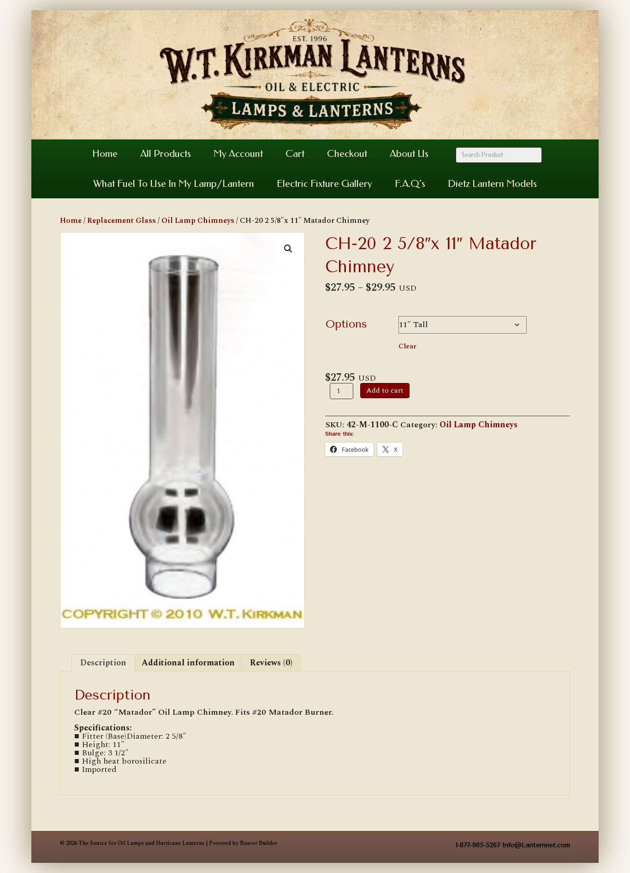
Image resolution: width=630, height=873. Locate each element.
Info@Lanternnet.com (536, 845)
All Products (165, 154)
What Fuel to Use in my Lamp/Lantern (173, 184)
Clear (407, 346)
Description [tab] (103, 663)
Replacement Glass (121, 221)
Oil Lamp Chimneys (197, 221)
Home (105, 154)
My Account (238, 154)
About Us (409, 154)
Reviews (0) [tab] (271, 663)
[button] (288, 248)
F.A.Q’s (410, 184)
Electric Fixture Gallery (324, 184)
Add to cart (385, 390)
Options (346, 323)
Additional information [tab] (188, 663)
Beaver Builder (258, 843)
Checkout (347, 154)
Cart (294, 154)
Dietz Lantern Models (492, 184)
